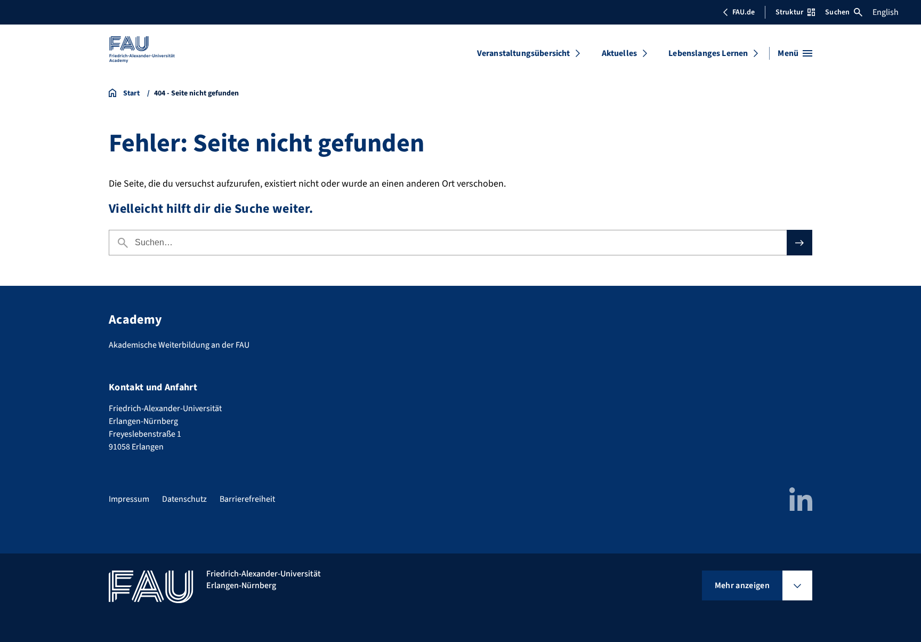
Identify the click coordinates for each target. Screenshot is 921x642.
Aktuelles (619, 53)
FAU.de (743, 12)
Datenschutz (184, 499)
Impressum (129, 499)
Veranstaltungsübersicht (523, 53)
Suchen (837, 12)
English (885, 12)
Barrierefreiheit (247, 499)
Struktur (789, 12)
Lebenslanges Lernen (708, 53)
